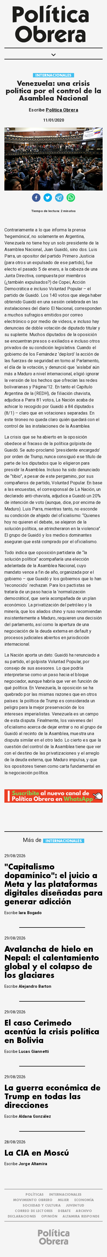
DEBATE (64, 1211)
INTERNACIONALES (53, 75)
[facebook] (36, 198)
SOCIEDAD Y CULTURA (42, 1205)
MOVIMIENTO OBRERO (33, 1200)
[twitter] (47, 198)
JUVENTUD (75, 1205)
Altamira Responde (81, 1216)
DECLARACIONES (22, 1216)
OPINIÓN (49, 1216)
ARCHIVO (84, 1211)
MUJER (63, 1200)
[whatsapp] (70, 198)
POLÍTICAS (35, 1194)
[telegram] (59, 198)
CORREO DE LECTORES (34, 1211)
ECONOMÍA (84, 1200)
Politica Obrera (62, 110)
